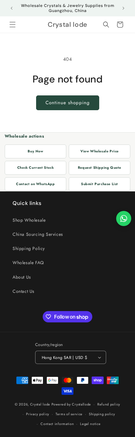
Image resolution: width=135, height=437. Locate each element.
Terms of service (69, 414)
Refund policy (108, 404)
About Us (22, 277)
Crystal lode (40, 404)
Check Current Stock (35, 167)
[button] (12, 24)
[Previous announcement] (12, 8)
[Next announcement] (123, 8)
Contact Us (24, 291)
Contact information (57, 423)
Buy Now (35, 151)
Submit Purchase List (99, 183)
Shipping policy (102, 414)
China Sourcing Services (38, 234)
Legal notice (90, 423)
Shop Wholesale (29, 220)
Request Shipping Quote (99, 167)
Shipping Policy (29, 248)
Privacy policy (37, 414)
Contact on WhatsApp (35, 183)
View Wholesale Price (99, 151)
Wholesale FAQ (28, 262)
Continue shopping (68, 102)
